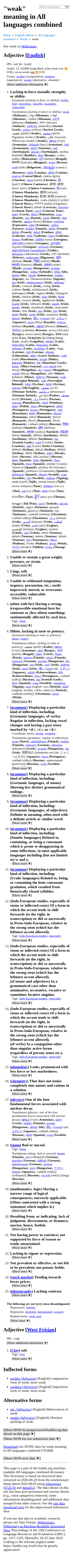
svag (59, 214)
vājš (28, 352)
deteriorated (44, 1312)
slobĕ (45, 402)
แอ (24, 491)
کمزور (27, 521)
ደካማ (56, 119)
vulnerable (18, 107)
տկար (34, 144)
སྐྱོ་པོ (37, 496)
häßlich (42, 1160)
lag (14, 282)
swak (66, 111)
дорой (16, 373)
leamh (15, 303)
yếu (28, 540)
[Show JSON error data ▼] (22, 1458)
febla (57, 271)
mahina (50, 478)
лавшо (28, 221)
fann (44, 296)
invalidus (39, 348)
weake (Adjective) (22, 1417)
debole (16, 318)
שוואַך (15, 547)
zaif (26, 532)
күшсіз (61, 322)
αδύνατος (57, 745)
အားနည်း (49, 167)
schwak (16, 402)
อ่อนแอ (48, 486)
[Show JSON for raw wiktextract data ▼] (31, 1439)
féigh (61, 296)
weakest (50, 76)
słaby (33, 355)
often (22, 621)
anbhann (59, 282)
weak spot (35, 1316)
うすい (64, 668)
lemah (32, 275)
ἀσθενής (32, 126)
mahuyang (32, 257)
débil (34, 148)
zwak (46, 218)
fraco (51, 235)
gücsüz (35, 151)
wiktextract (53, 1484)
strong (39, 733)
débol (34, 214)
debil (49, 384)
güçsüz (63, 503)
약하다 (16, 330)
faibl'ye (40, 377)
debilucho (18, 474)
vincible (37, 103)
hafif (65, 686)
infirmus (17, 348)
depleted (30, 1312)
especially (55, 936)
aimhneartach (34, 282)
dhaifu (43, 474)
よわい (61, 318)
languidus (42, 345)
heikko (30, 228)
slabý (15, 214)
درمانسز (43, 391)
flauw (58, 654)
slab (66, 144)
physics (17, 1099)
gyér (32, 1168)
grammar (18, 707)
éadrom (65, 664)
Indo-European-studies (33, 936)
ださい (58, 1168)
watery (25, 638)
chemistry (19, 1081)
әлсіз (31, 322)
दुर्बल (58, 257)
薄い (42, 668)
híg (67, 661)
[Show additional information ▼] (27, 84)
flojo (29, 463)
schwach (43, 246)
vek (28, 478)
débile (15, 232)
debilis (50, 341)
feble (30, 172)
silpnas (49, 352)
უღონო (55, 243)
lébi (60, 672)
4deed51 (28, 1487)
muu (47, 370)
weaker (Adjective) (23, 1378)
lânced (57, 413)
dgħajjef (17, 362)
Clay (15, 1350)
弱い (36, 318)
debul (36, 232)
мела (30, 180)
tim (55, 311)
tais (40, 311)
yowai (45, 318)
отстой (45, 1175)
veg (27, 218)
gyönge (55, 268)
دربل (52, 518)
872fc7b (10, 1487)
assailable (50, 103)
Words (24, 39)
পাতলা (60, 650)
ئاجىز (35, 525)
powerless (25, 103)
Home (7, 35)
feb (39, 362)
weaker (20, 76)
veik (43, 380)
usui (49, 668)
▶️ (66, 68)
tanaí (25, 668)
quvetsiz (63, 207)
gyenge (27, 268)
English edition (24, 35)
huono (61, 1153)
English (35, 55)
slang (15, 1145)
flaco (57, 460)
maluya (16, 176)
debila (15, 275)
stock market (21, 1277)
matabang (59, 683)
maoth (55, 303)
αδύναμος (18, 254)
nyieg (48, 547)
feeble (64, 100)
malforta (59, 221)
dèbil (51, 172)
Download (10, 1446)
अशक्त (47, 264)
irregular (50, 733)
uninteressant (20, 1164)
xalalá (31, 672)
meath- (16, 307)
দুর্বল (41, 158)
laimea (28, 657)
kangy (15, 366)
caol (47, 664)
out (27, 1157)
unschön (17, 1160)
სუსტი (40, 239)
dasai (16, 1171)
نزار (35, 399)
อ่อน (45, 491)
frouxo (16, 239)
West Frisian (40, 1329)
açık (28, 686)
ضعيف (47, 133)
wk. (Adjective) (21, 1409)
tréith (32, 314)
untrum (16, 388)
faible (52, 228)
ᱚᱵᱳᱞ (64, 431)
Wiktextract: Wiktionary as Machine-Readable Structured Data (34, 1526)
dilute (15, 638)
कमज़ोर (16, 264)
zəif (55, 148)
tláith (15, 314)
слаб (15, 167)
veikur (55, 225)
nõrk (32, 225)
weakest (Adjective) (24, 1387)
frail (14, 103)
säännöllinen (38, 741)
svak (63, 377)
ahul (40, 155)
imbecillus (18, 345)
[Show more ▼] (22, 551)
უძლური (18, 243)
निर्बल (37, 261)
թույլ (52, 140)
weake (28, 80)
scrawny (59, 1312)
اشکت (58, 521)
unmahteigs (38, 250)
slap (64, 218)
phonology (19, 1067)
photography (21, 1291)
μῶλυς (27, 129)
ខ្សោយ (40, 326)
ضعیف (45, 388)
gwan (52, 162)
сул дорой (49, 366)
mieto (49, 657)
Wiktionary (29, 46)
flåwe (53, 540)
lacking (30, 1307)
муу (40, 370)
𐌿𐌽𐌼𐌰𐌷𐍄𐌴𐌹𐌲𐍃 (20, 250)
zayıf (38, 210)
